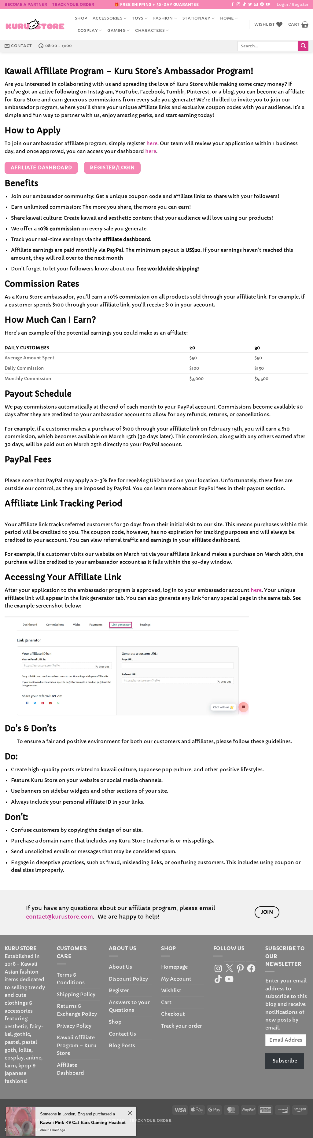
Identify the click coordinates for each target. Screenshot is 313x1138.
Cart (166, 1002)
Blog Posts (122, 1045)
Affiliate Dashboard (70, 1069)
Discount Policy (128, 979)
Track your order (73, 4)
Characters (150, 30)
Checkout (173, 1014)
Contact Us (122, 1034)
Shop (81, 18)
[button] (292, 5)
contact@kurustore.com (59, 916)
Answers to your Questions (129, 1006)
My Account (176, 979)
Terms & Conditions (71, 979)
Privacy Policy (74, 1026)
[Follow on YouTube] (268, 4)
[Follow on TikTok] (244, 4)
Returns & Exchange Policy (77, 1010)
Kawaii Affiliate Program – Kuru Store (77, 1045)
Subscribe (285, 1061)
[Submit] (303, 46)
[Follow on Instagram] (238, 4)
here (151, 143)
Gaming (116, 30)
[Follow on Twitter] (250, 4)
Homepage (174, 967)
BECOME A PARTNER (26, 4)
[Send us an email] (256, 4)
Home (227, 18)
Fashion (163, 18)
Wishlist (171, 990)
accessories (108, 18)
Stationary (196, 18)
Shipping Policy (76, 994)
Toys (137, 18)
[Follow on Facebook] (232, 4)
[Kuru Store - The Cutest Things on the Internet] (35, 24)
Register (119, 990)
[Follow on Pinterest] (262, 4)
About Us (120, 967)
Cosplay (88, 30)
